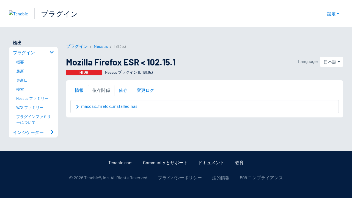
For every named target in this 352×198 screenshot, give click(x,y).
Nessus (101, 46)
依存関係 (101, 90)
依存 (123, 90)
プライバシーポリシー (180, 177)
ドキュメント (211, 162)
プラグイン (59, 13)
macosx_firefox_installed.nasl (110, 106)
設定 (331, 13)
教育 (239, 162)
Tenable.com (120, 162)
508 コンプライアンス (261, 177)
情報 (79, 90)
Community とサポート (165, 162)
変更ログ (145, 90)
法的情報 (221, 177)
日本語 (330, 61)
